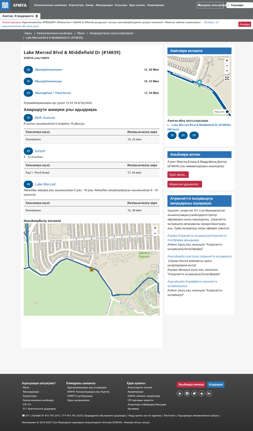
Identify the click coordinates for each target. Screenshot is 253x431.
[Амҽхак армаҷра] (227, 65)
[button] (20, 16)
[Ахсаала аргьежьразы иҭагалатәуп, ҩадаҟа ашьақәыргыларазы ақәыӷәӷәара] (227, 71)
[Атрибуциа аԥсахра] (227, 111)
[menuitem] (50, 5)
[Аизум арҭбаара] (227, 60)
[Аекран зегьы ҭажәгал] (227, 78)
